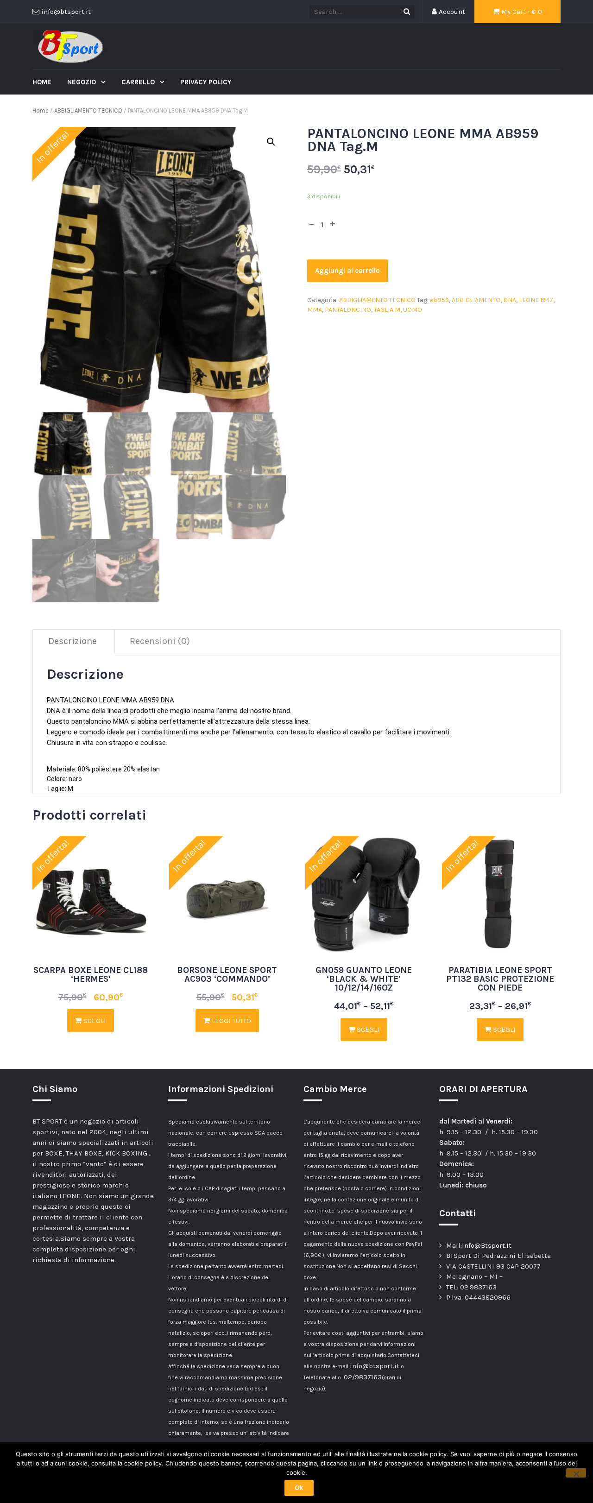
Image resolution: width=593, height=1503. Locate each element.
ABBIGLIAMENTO (476, 300)
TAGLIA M (387, 310)
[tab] (73, 641)
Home (41, 82)
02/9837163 (363, 1377)
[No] (576, 1473)
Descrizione (72, 641)
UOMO (412, 310)
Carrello (139, 82)
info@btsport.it (374, 1366)
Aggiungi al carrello (347, 270)
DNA (509, 300)
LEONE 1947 (536, 300)
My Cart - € (520, 11)
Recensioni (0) (160, 641)
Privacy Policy (205, 82)
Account (451, 11)
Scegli (94, 1021)
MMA (314, 310)
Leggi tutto (230, 1021)
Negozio (82, 82)
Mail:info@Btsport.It (478, 1245)
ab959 (439, 300)
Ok (299, 1488)
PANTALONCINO (348, 310)
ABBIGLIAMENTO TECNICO (88, 110)
